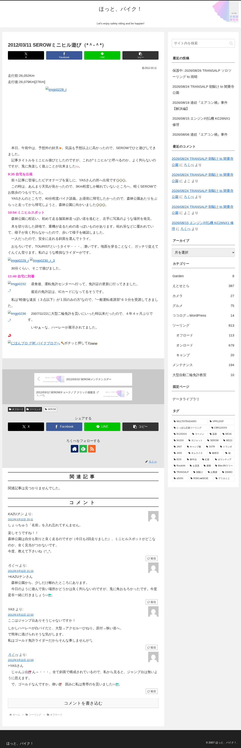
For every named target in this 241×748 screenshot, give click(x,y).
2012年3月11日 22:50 (21, 614)
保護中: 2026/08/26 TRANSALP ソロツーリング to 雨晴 (201, 73)
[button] (140, 55)
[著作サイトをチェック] (74, 448)
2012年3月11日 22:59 (21, 660)
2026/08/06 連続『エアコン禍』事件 (200, 134)
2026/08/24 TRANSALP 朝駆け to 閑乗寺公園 (203, 90)
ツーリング (35, 409)
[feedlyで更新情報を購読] (83, 448)
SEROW (52, 409)
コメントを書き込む (83, 703)
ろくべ (13, 655)
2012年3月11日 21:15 (21, 571)
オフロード (17, 409)
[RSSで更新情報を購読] (92, 448)
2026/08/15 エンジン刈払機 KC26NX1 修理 (201, 121)
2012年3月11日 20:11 (20, 519)
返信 (153, 558)
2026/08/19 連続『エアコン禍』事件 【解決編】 (200, 106)
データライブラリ (186, 399)
